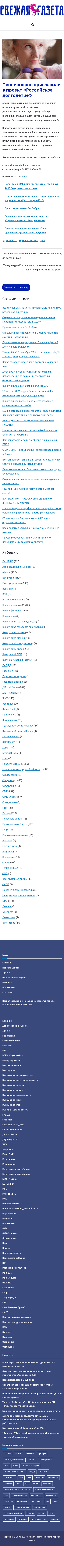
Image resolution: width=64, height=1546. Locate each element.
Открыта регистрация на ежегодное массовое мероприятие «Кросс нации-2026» (28, 319)
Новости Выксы (30, 240)
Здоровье (8, 703)
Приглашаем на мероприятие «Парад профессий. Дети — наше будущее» (30, 344)
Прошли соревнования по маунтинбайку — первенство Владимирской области (26, 539)
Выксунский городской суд (17, 643)
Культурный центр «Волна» (17, 725)
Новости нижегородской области (21, 769)
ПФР (5, 829)
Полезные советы (12, 818)
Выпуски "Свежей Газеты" (17, 659)
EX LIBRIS (7, 561)
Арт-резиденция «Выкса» (14, 1460)
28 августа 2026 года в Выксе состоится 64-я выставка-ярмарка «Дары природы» (27, 393)
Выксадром (9, 616)
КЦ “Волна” (8, 742)
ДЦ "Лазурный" (11, 692)
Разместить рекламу (16, 287)
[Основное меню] (32, 25)
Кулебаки (8, 1483)
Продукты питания (22, 1507)
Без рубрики (9, 577)
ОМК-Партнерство (19, 1495)
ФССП (5, 884)
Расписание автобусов (15, 835)
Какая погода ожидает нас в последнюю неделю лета (30, 364)
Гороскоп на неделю (14, 676)
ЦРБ (42, 240)
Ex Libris (8, 1454)
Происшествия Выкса (14, 824)
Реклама (7, 840)
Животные (40, 1477)
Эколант (7, 906)
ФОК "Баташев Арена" (14, 879)
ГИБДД (6, 665)
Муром (35, 1483)
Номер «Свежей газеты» (44, 1489)
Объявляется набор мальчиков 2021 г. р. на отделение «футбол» (26, 520)
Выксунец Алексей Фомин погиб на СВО (25, 385)
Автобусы (30, 1454)
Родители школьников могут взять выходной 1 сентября (29, 491)
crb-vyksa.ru (21, 176)
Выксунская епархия (14, 632)
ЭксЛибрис (8, 922)
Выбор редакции (12, 605)
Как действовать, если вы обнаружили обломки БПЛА (29, 442)
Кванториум (9, 714)
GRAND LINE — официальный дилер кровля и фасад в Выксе (31, 452)
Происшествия (39, 1507)
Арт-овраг (42, 1454)
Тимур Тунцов (10, 868)
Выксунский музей (13, 649)
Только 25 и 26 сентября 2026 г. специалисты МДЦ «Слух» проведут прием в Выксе (31, 354)
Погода (6, 813)
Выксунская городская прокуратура (22, 627)
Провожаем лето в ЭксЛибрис (22, 208)
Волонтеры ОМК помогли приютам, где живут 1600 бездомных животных (31, 309)
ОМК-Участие (10, 796)
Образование (9, 775)
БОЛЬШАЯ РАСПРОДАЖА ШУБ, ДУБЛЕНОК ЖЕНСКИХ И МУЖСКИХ (27, 500)
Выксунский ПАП (12, 654)
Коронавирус (9, 720)
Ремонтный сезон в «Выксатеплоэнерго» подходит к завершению (31, 471)
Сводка (41, 1513)
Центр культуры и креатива (18, 890)
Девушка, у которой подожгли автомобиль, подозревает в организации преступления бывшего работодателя (27, 376)
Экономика (8, 917)
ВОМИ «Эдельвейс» (13, 599)
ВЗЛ (4, 594)
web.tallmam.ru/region (27, 165)
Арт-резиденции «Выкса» (16, 566)
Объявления (9, 786)
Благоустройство (12, 583)
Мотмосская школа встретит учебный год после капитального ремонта (29, 432)
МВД (5, 747)
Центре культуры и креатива (18, 895)
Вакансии (7, 588)
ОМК (5, 791)
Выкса (15, 1466)
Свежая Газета (34, 1537)
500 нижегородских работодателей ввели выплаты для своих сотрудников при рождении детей (31, 413)
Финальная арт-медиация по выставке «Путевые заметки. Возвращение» (30, 334)
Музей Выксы (10, 753)
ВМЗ (6, 1466)
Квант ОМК (8, 709)
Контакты (7, 992)
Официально (9, 802)
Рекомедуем (9, 846)
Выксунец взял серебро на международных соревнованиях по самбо (27, 403)
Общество (8, 780)
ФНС (4, 873)
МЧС (5, 758)
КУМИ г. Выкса (10, 736)
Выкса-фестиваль (12, 610)
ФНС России (9, 1519)
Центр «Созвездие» (39, 1519)
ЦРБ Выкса (23, 1519)
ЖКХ (5, 698)
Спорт (5, 862)
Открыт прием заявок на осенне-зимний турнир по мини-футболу (31, 481)
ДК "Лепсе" (44, 1471)
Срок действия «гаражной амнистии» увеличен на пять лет (30, 530)
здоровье (55, 1519)
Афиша (6, 572)
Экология (7, 911)
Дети (21, 1477)
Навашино (47, 1483)
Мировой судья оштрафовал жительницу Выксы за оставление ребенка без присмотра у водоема (31, 510)
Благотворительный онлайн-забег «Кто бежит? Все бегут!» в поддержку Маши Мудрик (31, 461)
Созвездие (8, 857)
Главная (6, 963)
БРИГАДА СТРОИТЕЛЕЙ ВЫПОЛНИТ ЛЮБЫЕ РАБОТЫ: (28, 422)
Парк (5, 807)
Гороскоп (7, 670)
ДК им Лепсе (9, 1477)
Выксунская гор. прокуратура (19, 621)
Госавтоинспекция (13, 681)
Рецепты (7, 851)
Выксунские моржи (13, 638)
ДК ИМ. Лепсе (10, 687)
